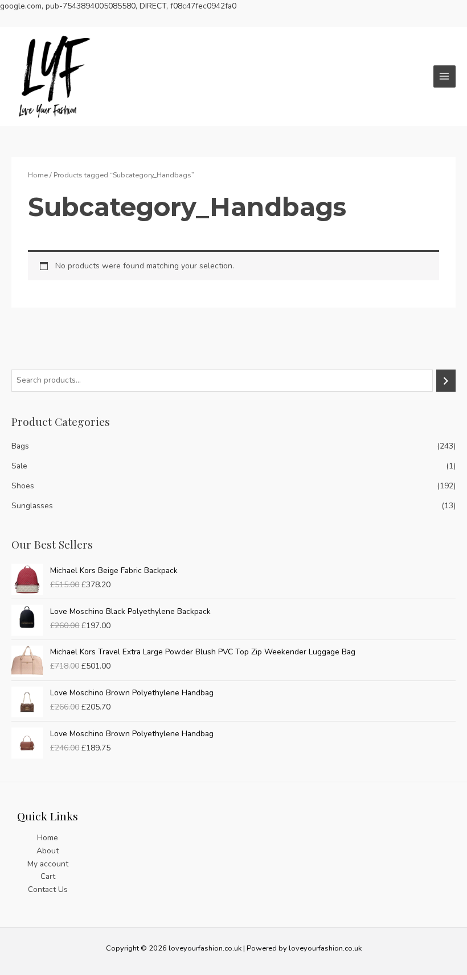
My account (47, 863)
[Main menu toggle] (444, 76)
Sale (19, 465)
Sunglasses (32, 505)
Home (38, 175)
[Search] (446, 381)
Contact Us (48, 889)
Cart (47, 876)
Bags (20, 446)
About (47, 850)
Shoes (22, 485)
